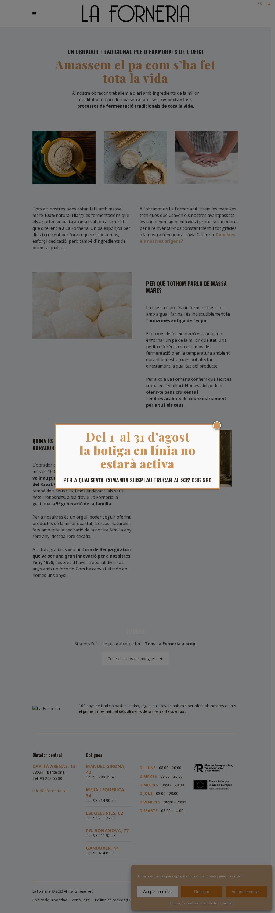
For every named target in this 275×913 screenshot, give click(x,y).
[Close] (217, 425)
